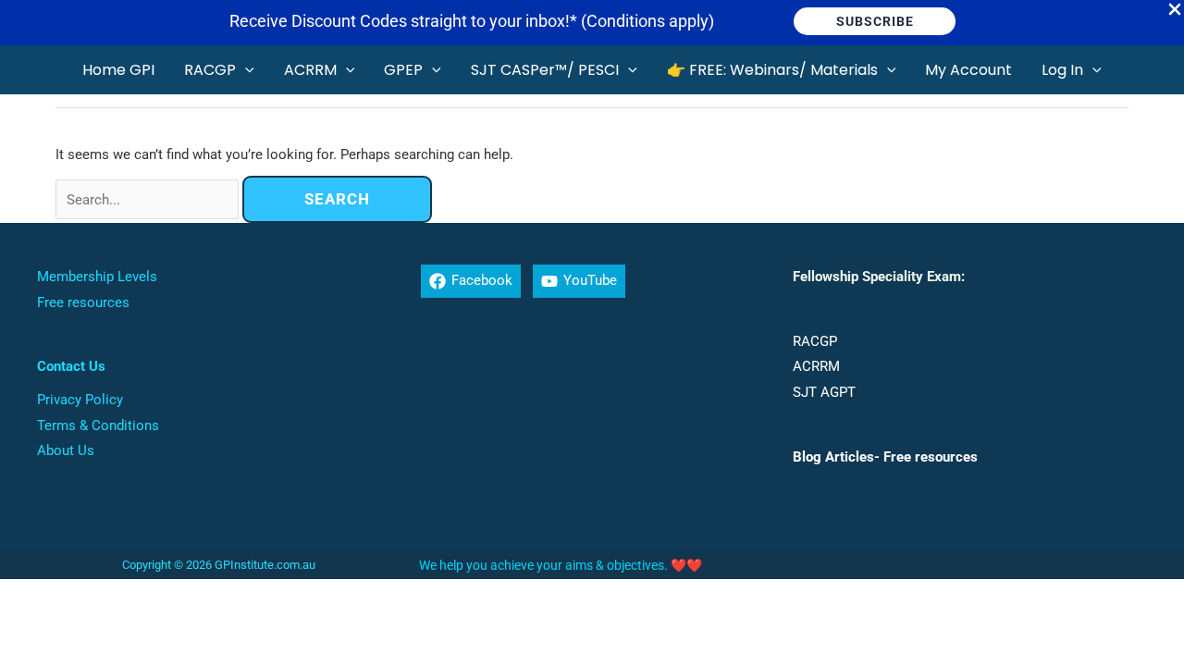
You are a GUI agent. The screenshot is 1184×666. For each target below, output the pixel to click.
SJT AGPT (824, 392)
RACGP (815, 341)
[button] (875, 21)
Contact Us (71, 366)
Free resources (83, 302)
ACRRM (816, 366)
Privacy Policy (80, 399)
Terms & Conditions (98, 425)
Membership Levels (97, 276)
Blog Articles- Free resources (885, 457)
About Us (65, 450)
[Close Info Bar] (1175, 10)
